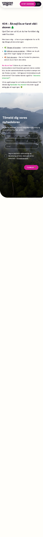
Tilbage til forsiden (14, 47)
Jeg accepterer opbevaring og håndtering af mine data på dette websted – (21, 156)
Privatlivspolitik (22, 158)
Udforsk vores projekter (16, 51)
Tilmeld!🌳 (31, 167)
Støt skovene (27, 4)
